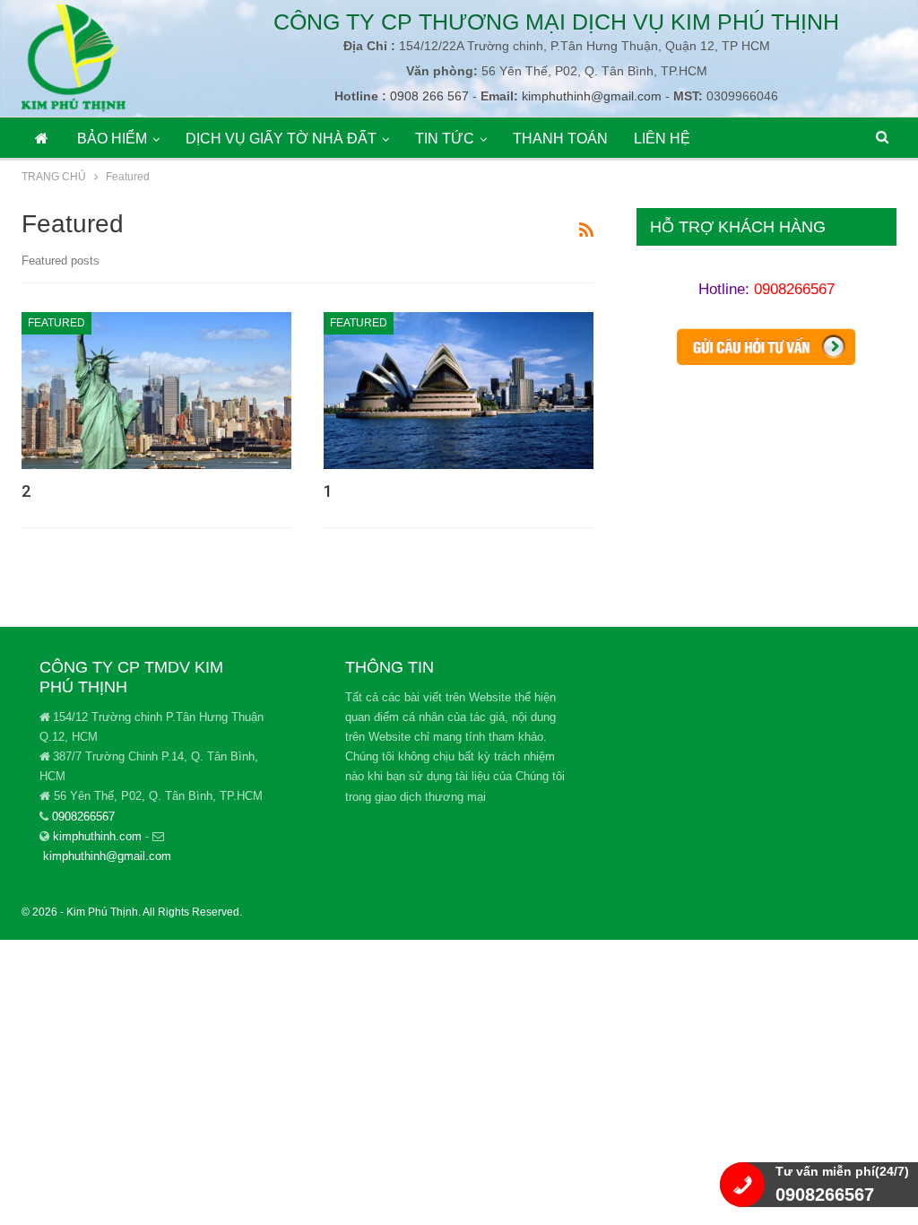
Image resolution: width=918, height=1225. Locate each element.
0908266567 (794, 289)
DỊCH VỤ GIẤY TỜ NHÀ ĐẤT (281, 138)
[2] (156, 390)
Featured (56, 323)
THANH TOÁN (560, 138)
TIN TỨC (444, 138)
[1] (458, 390)
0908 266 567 (427, 96)
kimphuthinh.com (97, 836)
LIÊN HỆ (662, 138)
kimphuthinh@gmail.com (592, 96)
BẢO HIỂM (112, 138)
